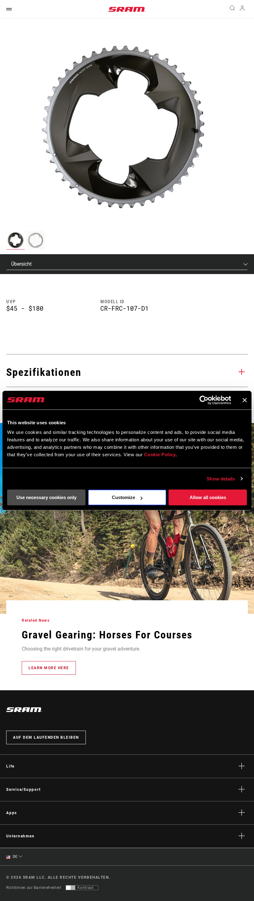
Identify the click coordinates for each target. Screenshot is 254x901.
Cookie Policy (160, 454)
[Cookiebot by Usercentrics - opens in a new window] (204, 400)
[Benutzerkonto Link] (242, 9)
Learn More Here (48, 668)
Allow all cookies (208, 497)
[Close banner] (245, 400)
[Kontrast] (70, 887)
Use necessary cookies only (46, 497)
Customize (123, 497)
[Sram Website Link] (127, 9)
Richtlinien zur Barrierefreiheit (33, 887)
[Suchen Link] (232, 9)
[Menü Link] (9, 9)
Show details (221, 478)
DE (14, 856)
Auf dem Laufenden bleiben (46, 737)
